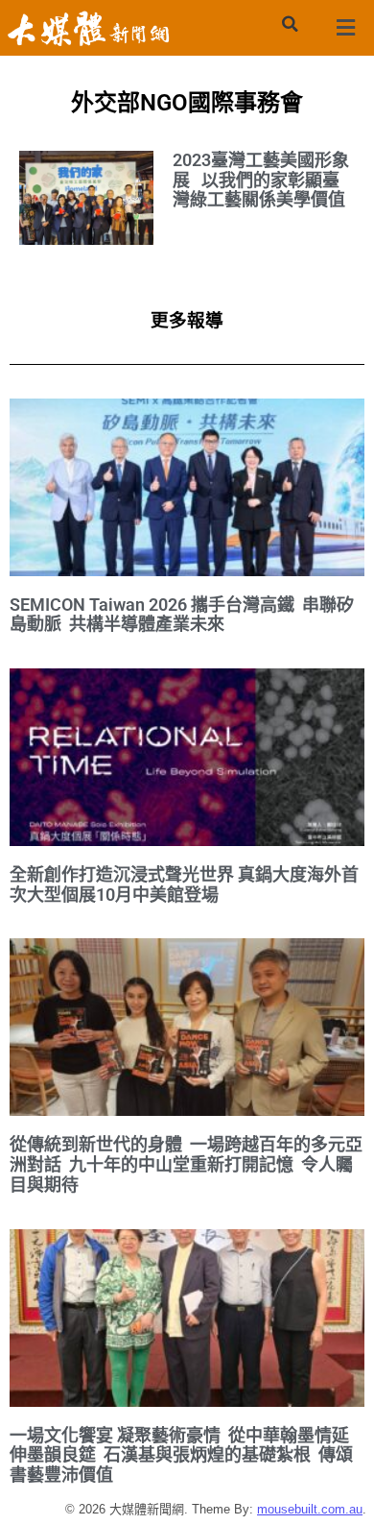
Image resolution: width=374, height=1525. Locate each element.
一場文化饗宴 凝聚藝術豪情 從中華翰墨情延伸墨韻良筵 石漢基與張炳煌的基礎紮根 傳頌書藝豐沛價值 (181, 1455)
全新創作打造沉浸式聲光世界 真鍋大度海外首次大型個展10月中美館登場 (184, 884)
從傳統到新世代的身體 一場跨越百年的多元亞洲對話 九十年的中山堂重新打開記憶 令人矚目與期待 (186, 1164)
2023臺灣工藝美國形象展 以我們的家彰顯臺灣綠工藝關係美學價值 (261, 179)
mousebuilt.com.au (309, 1509)
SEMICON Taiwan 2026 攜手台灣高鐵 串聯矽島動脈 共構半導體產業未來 (182, 614)
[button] (289, 24)
